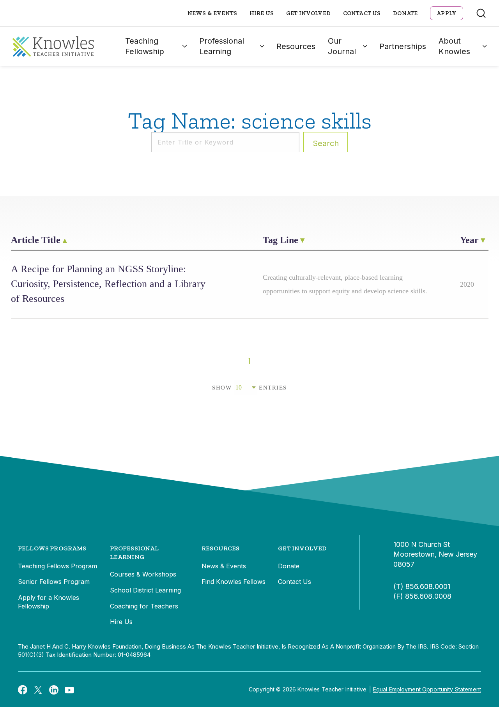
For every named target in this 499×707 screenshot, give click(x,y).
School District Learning (145, 590)
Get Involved (308, 13)
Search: (326, 143)
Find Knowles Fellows (233, 581)
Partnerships (402, 46)
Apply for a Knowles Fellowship (48, 602)
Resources (295, 46)
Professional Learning (221, 46)
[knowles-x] (38, 689)
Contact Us (362, 13)
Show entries (249, 387)
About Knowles (454, 46)
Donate (405, 13)
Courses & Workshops (143, 574)
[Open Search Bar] (481, 13)
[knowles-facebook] (22, 689)
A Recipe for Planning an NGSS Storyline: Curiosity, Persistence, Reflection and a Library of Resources (108, 283)
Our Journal (342, 46)
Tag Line (280, 240)
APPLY (447, 13)
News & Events (212, 13)
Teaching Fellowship (144, 46)
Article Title (35, 240)
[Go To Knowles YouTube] (69, 689)
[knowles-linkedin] (53, 689)
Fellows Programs (52, 548)
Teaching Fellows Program (57, 566)
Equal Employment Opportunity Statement (427, 689)
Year (469, 240)
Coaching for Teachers (144, 606)
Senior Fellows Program (54, 581)
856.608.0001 (427, 586)
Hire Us (262, 13)
